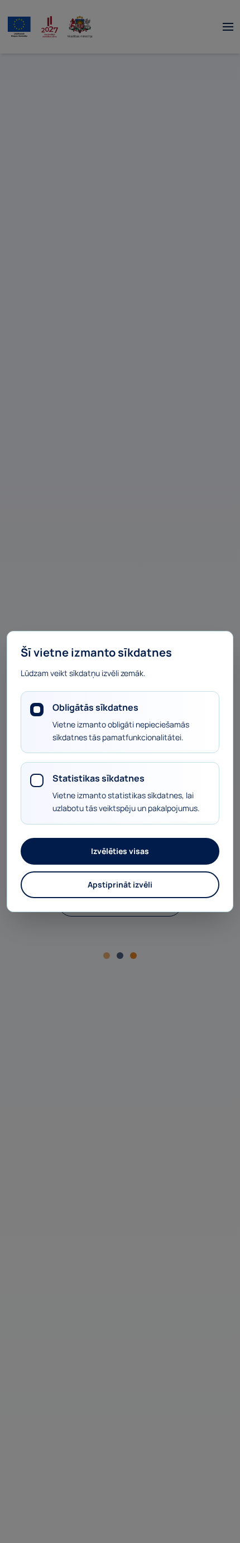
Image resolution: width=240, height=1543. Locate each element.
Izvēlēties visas (120, 851)
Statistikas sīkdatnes (98, 778)
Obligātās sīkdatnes (95, 707)
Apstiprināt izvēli (120, 884)
